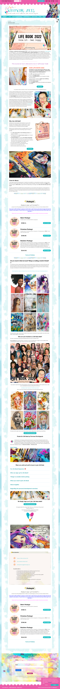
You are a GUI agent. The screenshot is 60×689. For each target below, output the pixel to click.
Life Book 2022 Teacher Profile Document (30, 387)
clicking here (30, 103)
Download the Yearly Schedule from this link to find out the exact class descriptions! (30, 271)
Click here (50, 682)
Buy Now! (40, 86)
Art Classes (34, 16)
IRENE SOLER (55, 687)
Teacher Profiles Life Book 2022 (22, 558)
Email (16, 664)
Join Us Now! (41, 1)
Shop (40, 16)
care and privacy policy (32, 677)
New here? (5, 16)
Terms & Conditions (12, 687)
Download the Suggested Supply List (23, 564)
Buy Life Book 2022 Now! (30, 433)
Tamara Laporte (48, 51)
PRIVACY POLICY (19, 687)
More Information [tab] (15, 552)
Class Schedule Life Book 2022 (22, 561)
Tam (9, 16)
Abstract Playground (17, 16)
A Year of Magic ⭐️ (27, 16)
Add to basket (47, 235)
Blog (44, 16)
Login (48, 1)
